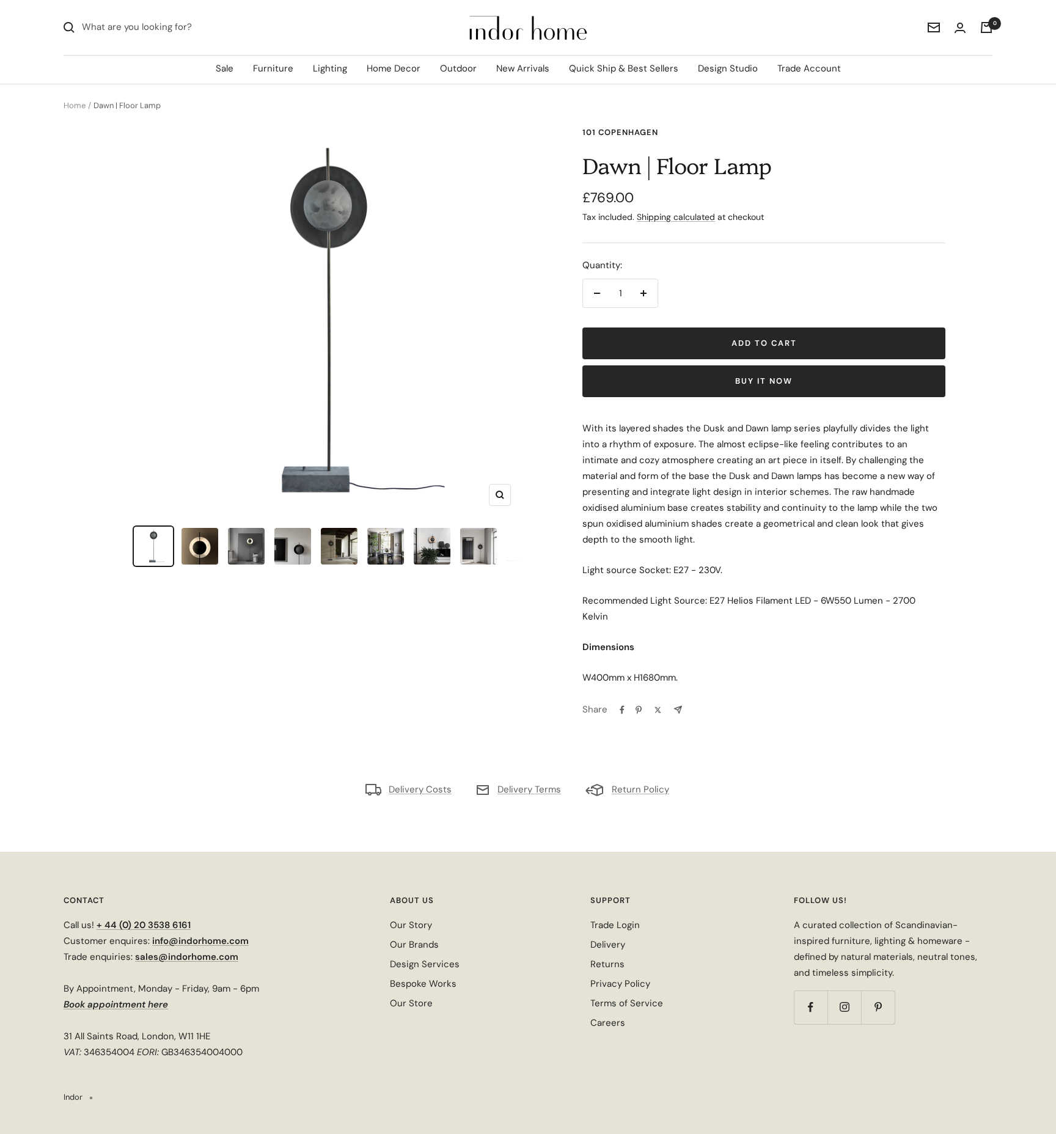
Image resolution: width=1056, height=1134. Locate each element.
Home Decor (393, 68)
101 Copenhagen (620, 132)
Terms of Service (626, 1003)
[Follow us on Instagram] (844, 1007)
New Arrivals (522, 68)
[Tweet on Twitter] (658, 710)
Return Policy (640, 789)
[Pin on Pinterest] (639, 710)
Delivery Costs (420, 789)
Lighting (330, 68)
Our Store (411, 1003)
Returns (607, 964)
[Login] (960, 28)
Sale (224, 68)
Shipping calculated (676, 216)
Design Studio (728, 68)
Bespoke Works (423, 984)
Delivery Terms (529, 789)
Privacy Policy (620, 984)
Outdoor (458, 68)
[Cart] (986, 27)
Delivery (607, 944)
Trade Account (809, 68)
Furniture (273, 68)
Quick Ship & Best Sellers (623, 68)
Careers (607, 1023)
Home (75, 105)
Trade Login (615, 925)
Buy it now (764, 381)
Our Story (411, 925)
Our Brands (414, 944)
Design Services (425, 964)
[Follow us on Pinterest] (878, 1007)
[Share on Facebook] (622, 710)
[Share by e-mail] (678, 710)
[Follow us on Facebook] (810, 1007)
